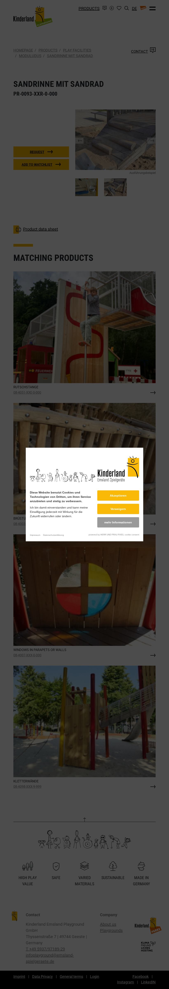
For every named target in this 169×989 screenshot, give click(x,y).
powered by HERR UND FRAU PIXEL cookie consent (114, 534)
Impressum (35, 535)
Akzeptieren (118, 495)
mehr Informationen (118, 522)
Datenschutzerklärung (53, 535)
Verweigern (118, 509)
